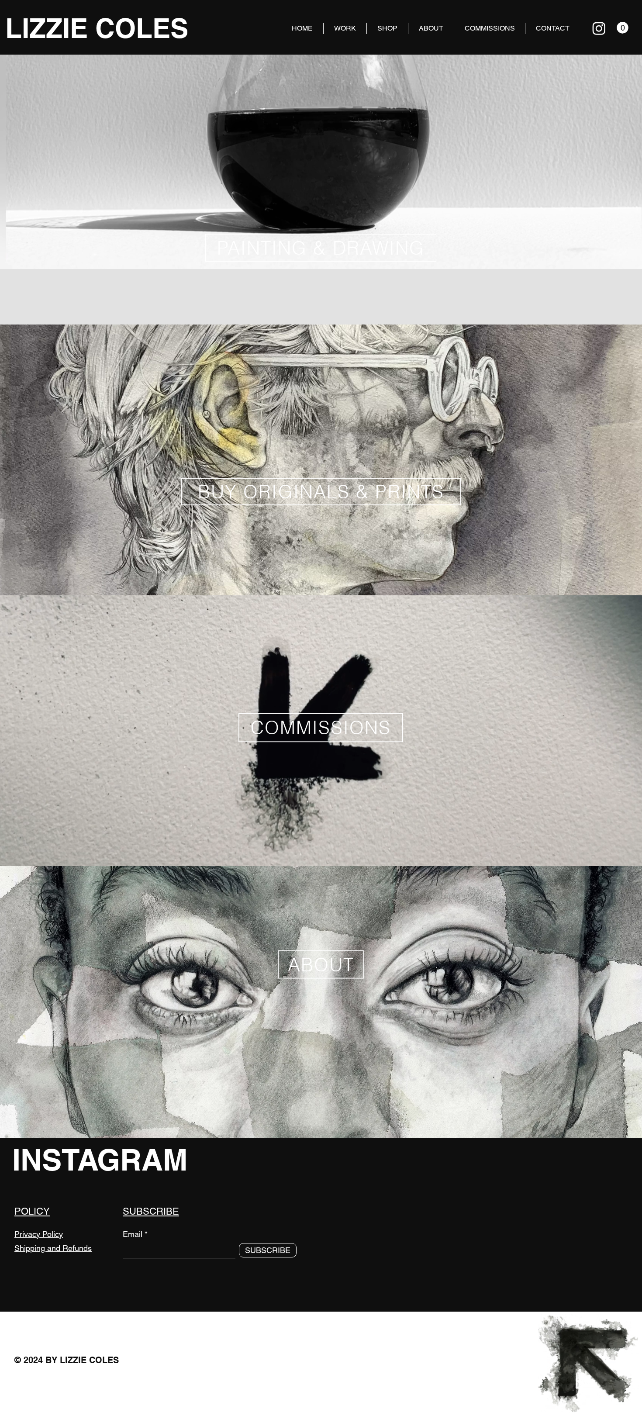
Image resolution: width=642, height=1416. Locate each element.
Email (132, 1234)
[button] (622, 28)
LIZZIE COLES (96, 28)
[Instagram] (598, 28)
